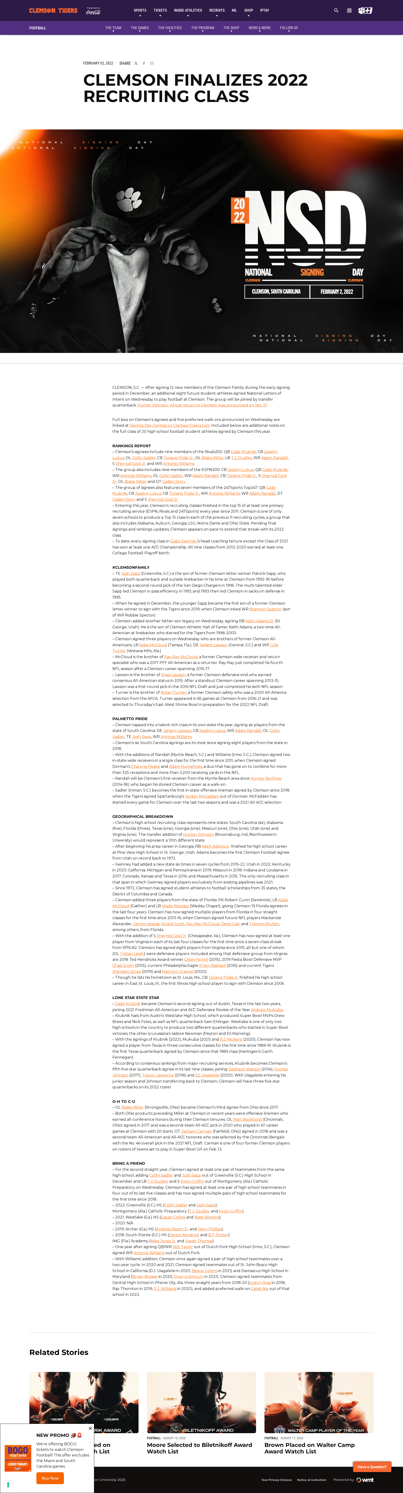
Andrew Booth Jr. (172, 1229)
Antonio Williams (178, 463)
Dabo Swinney (183, 541)
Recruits (217, 10)
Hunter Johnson (152, 405)
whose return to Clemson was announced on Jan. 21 (218, 405)
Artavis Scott (172, 924)
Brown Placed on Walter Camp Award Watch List (309, 1448)
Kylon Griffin (192, 1181)
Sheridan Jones (126, 971)
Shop (248, 10)
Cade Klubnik (243, 452)
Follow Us (289, 28)
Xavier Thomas (198, 1241)
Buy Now (53, 1479)
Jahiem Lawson (214, 645)
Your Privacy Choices (276, 1480)
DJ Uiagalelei (207, 1075)
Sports (140, 10)
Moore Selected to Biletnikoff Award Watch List (199, 1448)
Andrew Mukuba (267, 1010)
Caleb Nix (259, 1288)
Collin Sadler (144, 458)
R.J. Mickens (231, 1039)
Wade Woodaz (175, 906)
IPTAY (264, 10)
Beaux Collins (204, 1271)
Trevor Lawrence (158, 1075)
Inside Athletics (188, 10)
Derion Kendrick (184, 1235)
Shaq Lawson (173, 675)
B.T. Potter (218, 1235)
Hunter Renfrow (266, 778)
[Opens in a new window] (365, 10)
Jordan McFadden (202, 796)
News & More (260, 28)
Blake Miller (213, 458)
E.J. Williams (165, 1288)
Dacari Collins (173, 1217)
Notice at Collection (311, 1480)
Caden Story (173, 481)
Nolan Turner (173, 692)
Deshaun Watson (244, 1069)
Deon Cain (230, 924)
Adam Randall (274, 458)
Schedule (349, 10)
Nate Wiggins (207, 1217)
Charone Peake (145, 766)
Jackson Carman (196, 1131)
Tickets (160, 10)
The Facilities (170, 28)
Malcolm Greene (177, 971)
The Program (202, 28)
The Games (140, 28)
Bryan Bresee (144, 1276)
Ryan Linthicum (188, 1276)
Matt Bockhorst (247, 1119)
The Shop (231, 28)
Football (154, 1438)
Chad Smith (123, 965)
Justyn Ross (260, 1282)
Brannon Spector (266, 609)
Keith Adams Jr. (260, 621)
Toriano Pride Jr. (178, 458)
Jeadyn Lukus (241, 469)
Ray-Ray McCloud (181, 657)
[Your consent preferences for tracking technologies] (8, 1484)
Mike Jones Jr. (163, 1241)
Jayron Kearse (146, 924)
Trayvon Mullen (264, 924)
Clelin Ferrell (196, 959)
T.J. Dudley (241, 458)
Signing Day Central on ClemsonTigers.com (170, 425)
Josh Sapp (130, 573)
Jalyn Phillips (210, 1229)
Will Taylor (183, 1247)
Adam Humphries (185, 766)
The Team (113, 28)
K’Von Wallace (212, 965)
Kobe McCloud (153, 645)
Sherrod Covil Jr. (131, 463)
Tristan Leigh (132, 953)
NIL (234, 10)
